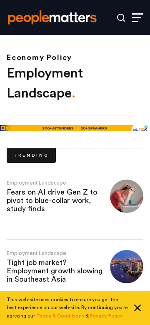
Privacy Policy (106, 315)
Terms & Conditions (60, 315)
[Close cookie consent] (137, 308)
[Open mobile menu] (137, 17)
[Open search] (121, 18)
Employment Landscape (36, 183)
